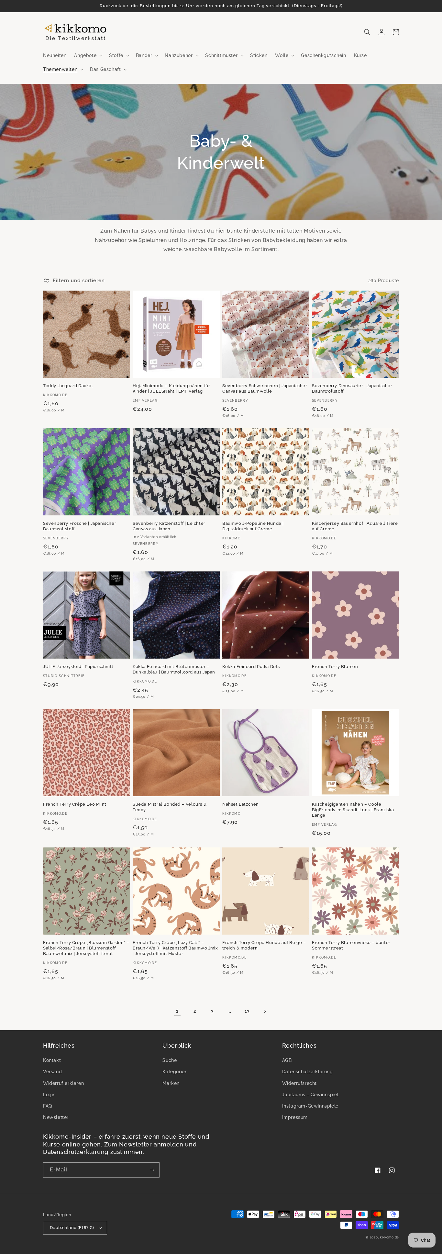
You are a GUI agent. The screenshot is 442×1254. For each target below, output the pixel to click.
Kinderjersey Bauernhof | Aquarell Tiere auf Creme (355, 526)
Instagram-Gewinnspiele (310, 1106)
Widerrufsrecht (299, 1083)
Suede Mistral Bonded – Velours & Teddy (169, 807)
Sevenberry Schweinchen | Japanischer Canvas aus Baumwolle (264, 388)
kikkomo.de (389, 1237)
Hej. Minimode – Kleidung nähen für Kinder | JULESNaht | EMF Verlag (171, 388)
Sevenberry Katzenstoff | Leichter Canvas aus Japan (169, 526)
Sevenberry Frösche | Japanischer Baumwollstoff (79, 526)
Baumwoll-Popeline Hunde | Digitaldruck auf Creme (253, 526)
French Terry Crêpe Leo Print (74, 804)
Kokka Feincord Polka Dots (251, 666)
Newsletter (56, 1117)
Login (49, 1094)
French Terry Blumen (335, 666)
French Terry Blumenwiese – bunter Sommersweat (351, 945)
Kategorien (174, 1071)
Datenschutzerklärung (307, 1071)
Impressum (295, 1117)
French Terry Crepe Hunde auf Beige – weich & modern (264, 945)
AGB (287, 1060)
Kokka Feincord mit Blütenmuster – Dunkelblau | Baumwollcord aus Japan (174, 669)
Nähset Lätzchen (240, 804)
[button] (87, 55)
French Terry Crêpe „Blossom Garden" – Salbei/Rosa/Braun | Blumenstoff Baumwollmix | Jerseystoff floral (86, 948)
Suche (169, 1060)
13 (247, 1011)
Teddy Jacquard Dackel (68, 385)
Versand (52, 1071)
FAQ (47, 1106)
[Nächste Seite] (265, 1011)
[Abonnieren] (152, 1170)
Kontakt (52, 1060)
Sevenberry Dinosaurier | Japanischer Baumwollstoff (352, 388)
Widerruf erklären (63, 1083)
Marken (171, 1083)
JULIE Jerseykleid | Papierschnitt (78, 666)
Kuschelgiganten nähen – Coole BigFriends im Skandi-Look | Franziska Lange (353, 810)
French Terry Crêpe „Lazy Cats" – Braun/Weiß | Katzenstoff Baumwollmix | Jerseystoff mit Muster (175, 948)
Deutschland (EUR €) (72, 1227)
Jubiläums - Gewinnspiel (310, 1094)
